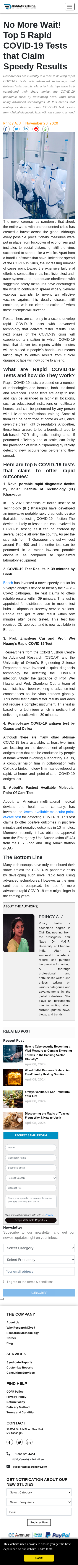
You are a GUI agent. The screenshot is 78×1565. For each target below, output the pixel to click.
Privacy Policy (16, 1396)
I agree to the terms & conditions (30, 1281)
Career (11, 1338)
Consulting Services (20, 1372)
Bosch (8, 583)
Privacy (49, 1215)
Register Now (39, 1522)
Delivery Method (17, 1407)
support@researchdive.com (30, 1466)
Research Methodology (22, 1332)
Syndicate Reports (19, 1362)
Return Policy (15, 1402)
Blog (9, 1343)
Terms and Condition (20, 1412)
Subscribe (39, 1293)
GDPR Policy (15, 1391)
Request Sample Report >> (31, 1220)
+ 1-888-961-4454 (24, 1454)
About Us (12, 1322)
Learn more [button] (45, 1548)
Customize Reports (19, 1367)
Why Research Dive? (20, 1327)
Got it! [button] (39, 1558)
